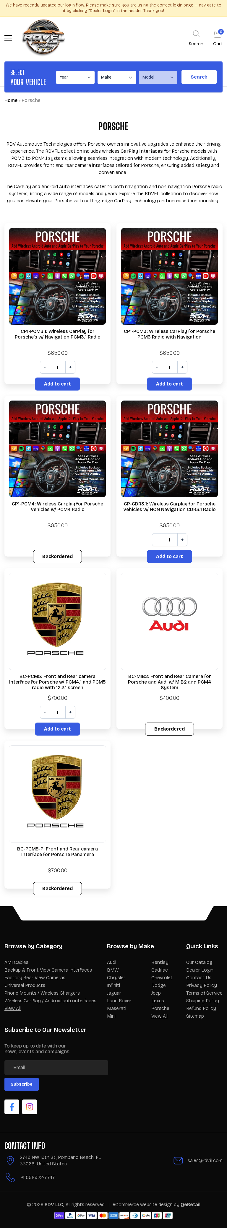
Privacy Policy (201, 985)
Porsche (160, 1008)
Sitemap (195, 1016)
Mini (111, 1016)
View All (12, 1008)
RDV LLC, (54, 1204)
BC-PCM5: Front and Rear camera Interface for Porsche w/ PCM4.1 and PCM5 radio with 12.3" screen (57, 682)
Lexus (157, 1000)
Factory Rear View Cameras (34, 977)
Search (199, 77)
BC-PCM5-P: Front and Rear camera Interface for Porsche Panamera (57, 851)
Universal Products (24, 985)
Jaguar (114, 993)
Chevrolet (162, 977)
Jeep (156, 993)
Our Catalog (199, 962)
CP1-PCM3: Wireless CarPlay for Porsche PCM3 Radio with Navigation (169, 334)
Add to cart (57, 384)
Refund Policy (201, 1008)
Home (10, 100)
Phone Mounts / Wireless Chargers (42, 993)
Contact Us (198, 977)
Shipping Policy (202, 1000)
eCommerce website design (143, 1204)
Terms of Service (204, 993)
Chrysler (116, 977)
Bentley (159, 962)
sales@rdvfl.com (205, 1160)
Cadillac (159, 970)
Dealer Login (199, 970)
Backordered (57, 556)
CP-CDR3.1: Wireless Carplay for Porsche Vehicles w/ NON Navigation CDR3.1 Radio (169, 506)
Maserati (116, 1008)
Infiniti (113, 985)
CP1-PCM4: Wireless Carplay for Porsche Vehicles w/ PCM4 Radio (57, 506)
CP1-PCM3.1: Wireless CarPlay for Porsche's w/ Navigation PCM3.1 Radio (57, 334)
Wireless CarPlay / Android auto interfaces (50, 1000)
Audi (111, 962)
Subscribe (22, 1084)
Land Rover (119, 1000)
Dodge (158, 985)
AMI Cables (16, 962)
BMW (113, 970)
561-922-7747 (40, 1177)
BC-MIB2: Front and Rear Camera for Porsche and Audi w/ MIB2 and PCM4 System (169, 682)
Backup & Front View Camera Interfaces (48, 970)
